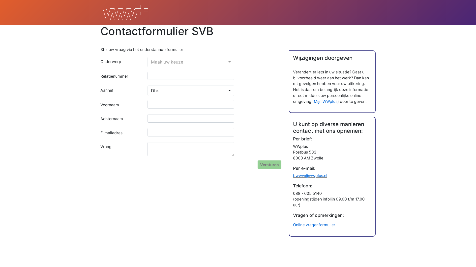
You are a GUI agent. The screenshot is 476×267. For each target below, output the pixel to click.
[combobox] (191, 62)
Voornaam (109, 105)
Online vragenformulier (314, 224)
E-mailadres (111, 133)
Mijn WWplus (325, 101)
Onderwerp (110, 61)
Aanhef (107, 90)
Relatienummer (114, 76)
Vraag (106, 146)
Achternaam (111, 118)
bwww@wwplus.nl (310, 175)
